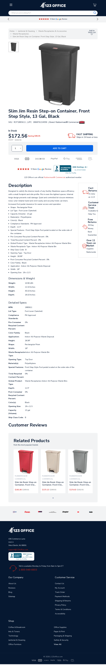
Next (97, 19)
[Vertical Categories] (11, 5)
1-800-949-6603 (28, 569)
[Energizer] (65, 512)
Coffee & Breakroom (16, 627)
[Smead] (40, 512)
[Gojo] (91, 512)
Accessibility (60, 613)
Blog (10, 592)
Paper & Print (59, 631)
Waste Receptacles (21, 34)
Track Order (60, 592)
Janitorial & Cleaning (26, 31)
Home (12, 31)
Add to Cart (59, 148)
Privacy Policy (60, 605)
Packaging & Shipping (63, 636)
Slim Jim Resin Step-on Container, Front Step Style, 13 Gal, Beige (53, 483)
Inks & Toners (14, 631)
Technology (13, 636)
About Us (12, 583)
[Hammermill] (53, 512)
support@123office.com (18, 549)
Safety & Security (61, 640)
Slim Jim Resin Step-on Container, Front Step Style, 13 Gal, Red (26, 483)
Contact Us (59, 583)
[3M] (78, 512)
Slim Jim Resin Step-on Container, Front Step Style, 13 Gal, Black (39, 36)
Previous (8, 19)
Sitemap (11, 596)
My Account (60, 588)
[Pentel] (27, 512)
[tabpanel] (26, 471)
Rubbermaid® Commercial (54, 177)
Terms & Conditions (63, 609)
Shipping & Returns (63, 601)
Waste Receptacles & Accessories (52, 31)
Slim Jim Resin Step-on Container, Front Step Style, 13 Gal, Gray (80, 483)
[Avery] (15, 512)
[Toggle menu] (11, 25)
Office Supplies (60, 627)
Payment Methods (62, 596)
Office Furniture (14, 644)
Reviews (11, 588)
